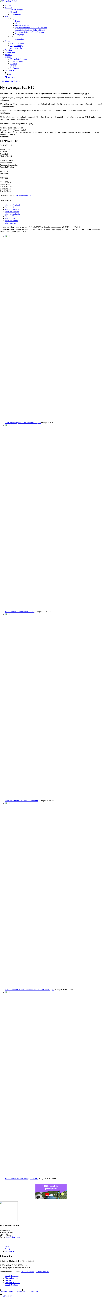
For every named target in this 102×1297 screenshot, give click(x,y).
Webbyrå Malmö (27, 1272)
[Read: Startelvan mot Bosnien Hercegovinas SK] (7, 992)
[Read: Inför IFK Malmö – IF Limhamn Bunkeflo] (7, 615)
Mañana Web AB (42, 1272)
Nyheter (8, 1249)
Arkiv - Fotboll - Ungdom (10, 81)
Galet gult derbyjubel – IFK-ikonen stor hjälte (23, 423)
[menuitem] (53, 5)
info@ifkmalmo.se (13, 1237)
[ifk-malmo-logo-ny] (8, 1)
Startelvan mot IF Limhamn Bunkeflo (19, 612)
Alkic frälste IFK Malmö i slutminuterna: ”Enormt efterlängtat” (29, 989)
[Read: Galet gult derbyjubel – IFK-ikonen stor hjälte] (7, 237)
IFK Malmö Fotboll (23, 195)
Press (7, 1247)
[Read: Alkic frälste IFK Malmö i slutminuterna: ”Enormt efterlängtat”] (7, 804)
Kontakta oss (10, 1251)
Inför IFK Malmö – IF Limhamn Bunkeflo (21, 801)
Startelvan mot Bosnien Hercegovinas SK (21, 1178)
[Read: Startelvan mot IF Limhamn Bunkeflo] (7, 426)
